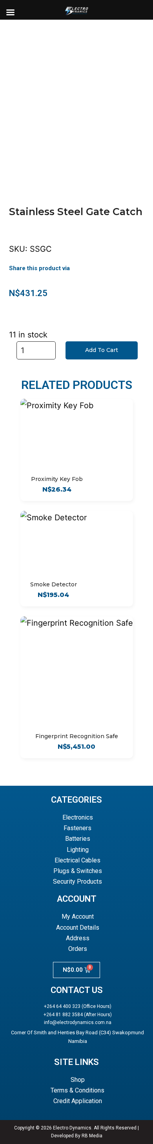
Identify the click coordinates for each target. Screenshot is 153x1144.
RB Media (92, 1135)
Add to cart (101, 350)
